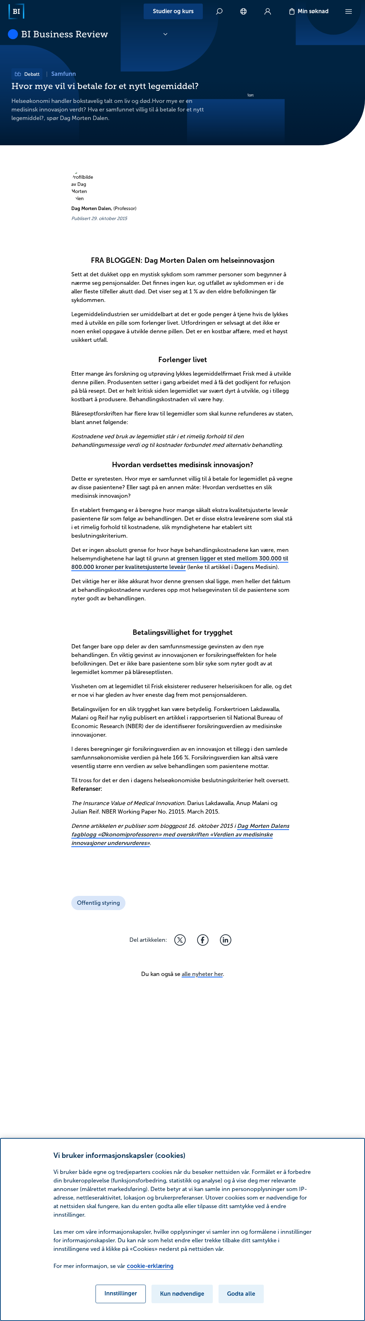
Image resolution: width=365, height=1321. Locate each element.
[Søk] (219, 11)
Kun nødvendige (182, 1294)
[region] (182, 1229)
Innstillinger (120, 1293)
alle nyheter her (202, 974)
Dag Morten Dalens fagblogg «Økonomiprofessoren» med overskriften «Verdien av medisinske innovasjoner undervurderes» (180, 834)
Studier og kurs (173, 11)
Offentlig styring (98, 903)
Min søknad (313, 11)
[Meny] (348, 11)
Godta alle (241, 1294)
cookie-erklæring (150, 1266)
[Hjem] (16, 11)
